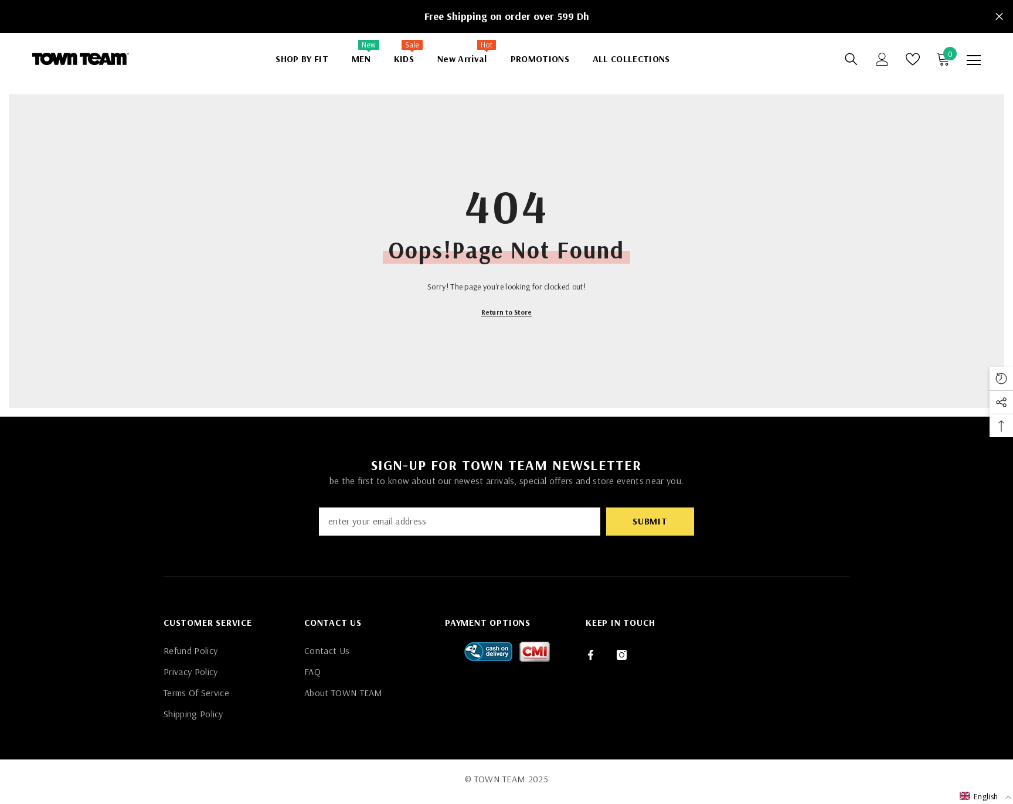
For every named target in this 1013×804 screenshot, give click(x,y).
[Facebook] (590, 654)
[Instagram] (621, 654)
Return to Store (506, 312)
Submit (650, 521)
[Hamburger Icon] (974, 60)
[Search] (851, 59)
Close (999, 17)
